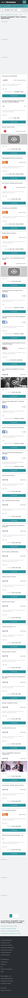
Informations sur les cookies (7, 981)
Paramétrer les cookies (6, 983)
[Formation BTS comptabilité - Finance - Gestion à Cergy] (6, 89)
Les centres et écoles (5, 954)
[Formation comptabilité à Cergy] (3, 221)
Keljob (2, 971)
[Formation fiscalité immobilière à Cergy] (3, 171)
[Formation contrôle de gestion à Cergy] (3, 146)
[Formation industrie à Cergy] (3, 115)
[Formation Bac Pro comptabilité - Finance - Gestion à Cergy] (6, 565)
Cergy (20, 14)
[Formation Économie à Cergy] (3, 357)
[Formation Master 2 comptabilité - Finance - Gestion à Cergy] (6, 115)
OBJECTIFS (4, 6)
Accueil (2, 14)
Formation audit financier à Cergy (9, 926)
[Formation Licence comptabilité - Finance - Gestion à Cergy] (6, 357)
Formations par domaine (6, 945)
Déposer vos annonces (6, 990)
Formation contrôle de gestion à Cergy (10, 931)
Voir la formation (14, 121)
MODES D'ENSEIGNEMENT (17, 6)
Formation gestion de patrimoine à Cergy (10, 933)
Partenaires (3, 964)
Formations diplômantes (6, 940)
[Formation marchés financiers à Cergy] (3, 514)
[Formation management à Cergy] (3, 331)
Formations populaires (6, 952)
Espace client (3, 988)
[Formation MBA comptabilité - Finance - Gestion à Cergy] (6, 171)
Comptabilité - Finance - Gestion (11, 14)
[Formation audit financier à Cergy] (3, 246)
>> (17, 916)
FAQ (2, 966)
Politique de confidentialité (7, 978)
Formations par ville (5, 942)
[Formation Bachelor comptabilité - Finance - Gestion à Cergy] (6, 146)
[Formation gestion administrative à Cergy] (3, 89)
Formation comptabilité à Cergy (8, 928)
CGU (10, 976)
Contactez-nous (4, 961)
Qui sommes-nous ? (5, 959)
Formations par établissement (7, 947)
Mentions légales (4, 976)
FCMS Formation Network (6, 969)
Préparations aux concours (7, 950)
